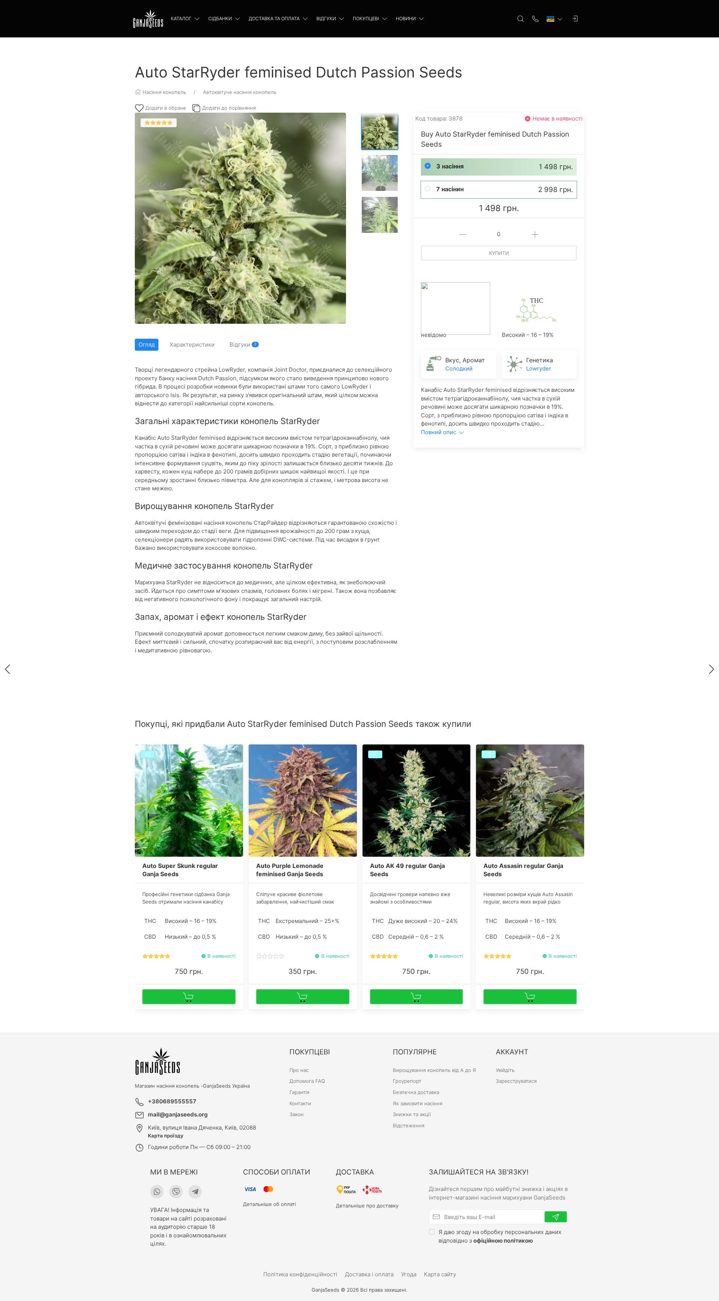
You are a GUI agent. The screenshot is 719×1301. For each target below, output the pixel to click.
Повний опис (439, 432)
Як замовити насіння (417, 1103)
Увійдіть (505, 1070)
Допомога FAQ (307, 1081)
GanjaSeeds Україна (226, 1086)
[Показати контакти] (535, 18)
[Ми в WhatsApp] (157, 1191)
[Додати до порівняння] (237, 767)
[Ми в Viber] (176, 1191)
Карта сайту (440, 1274)
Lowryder (538, 368)
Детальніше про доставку (367, 1205)
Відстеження (408, 1125)
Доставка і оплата (369, 1274)
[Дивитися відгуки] (156, 956)
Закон (296, 1114)
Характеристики (192, 344)
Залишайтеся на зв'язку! (478, 1172)
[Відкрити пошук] (520, 18)
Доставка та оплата (274, 18)
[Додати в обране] (237, 754)
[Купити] (189, 996)
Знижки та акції (412, 1114)
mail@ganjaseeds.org (178, 1114)
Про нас (299, 1070)
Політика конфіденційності (300, 1274)
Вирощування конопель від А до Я (434, 1070)
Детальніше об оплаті (269, 1204)
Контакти (300, 1103)
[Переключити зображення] (379, 131)
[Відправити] (555, 1216)
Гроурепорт (407, 1081)
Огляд (147, 344)
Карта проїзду (165, 1136)
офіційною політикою (503, 1240)
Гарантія (299, 1092)
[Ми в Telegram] (195, 1191)
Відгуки (326, 18)
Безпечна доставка (416, 1092)
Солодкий (459, 368)
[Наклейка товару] (254, 750)
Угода (408, 1274)
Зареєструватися (516, 1081)
